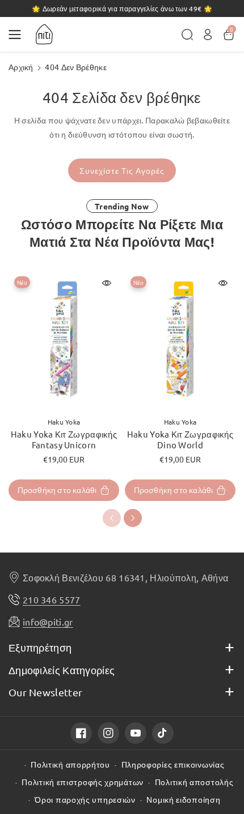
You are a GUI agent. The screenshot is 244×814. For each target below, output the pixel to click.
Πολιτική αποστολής (194, 782)
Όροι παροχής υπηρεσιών (85, 799)
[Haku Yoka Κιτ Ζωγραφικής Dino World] (180, 340)
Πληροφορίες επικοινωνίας (173, 764)
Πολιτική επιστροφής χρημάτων (83, 782)
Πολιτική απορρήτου (70, 764)
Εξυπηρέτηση (40, 647)
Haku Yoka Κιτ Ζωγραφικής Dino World (180, 439)
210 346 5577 (52, 599)
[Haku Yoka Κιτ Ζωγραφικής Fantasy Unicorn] (64, 340)
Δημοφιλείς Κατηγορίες (62, 670)
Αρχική (21, 67)
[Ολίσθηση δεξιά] (133, 518)
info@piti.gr (48, 621)
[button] (18, 34)
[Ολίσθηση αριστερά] (112, 518)
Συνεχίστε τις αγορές (122, 170)
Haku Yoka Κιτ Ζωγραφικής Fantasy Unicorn (64, 439)
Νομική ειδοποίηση (183, 799)
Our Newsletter (45, 692)
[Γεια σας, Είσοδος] (207, 34)
